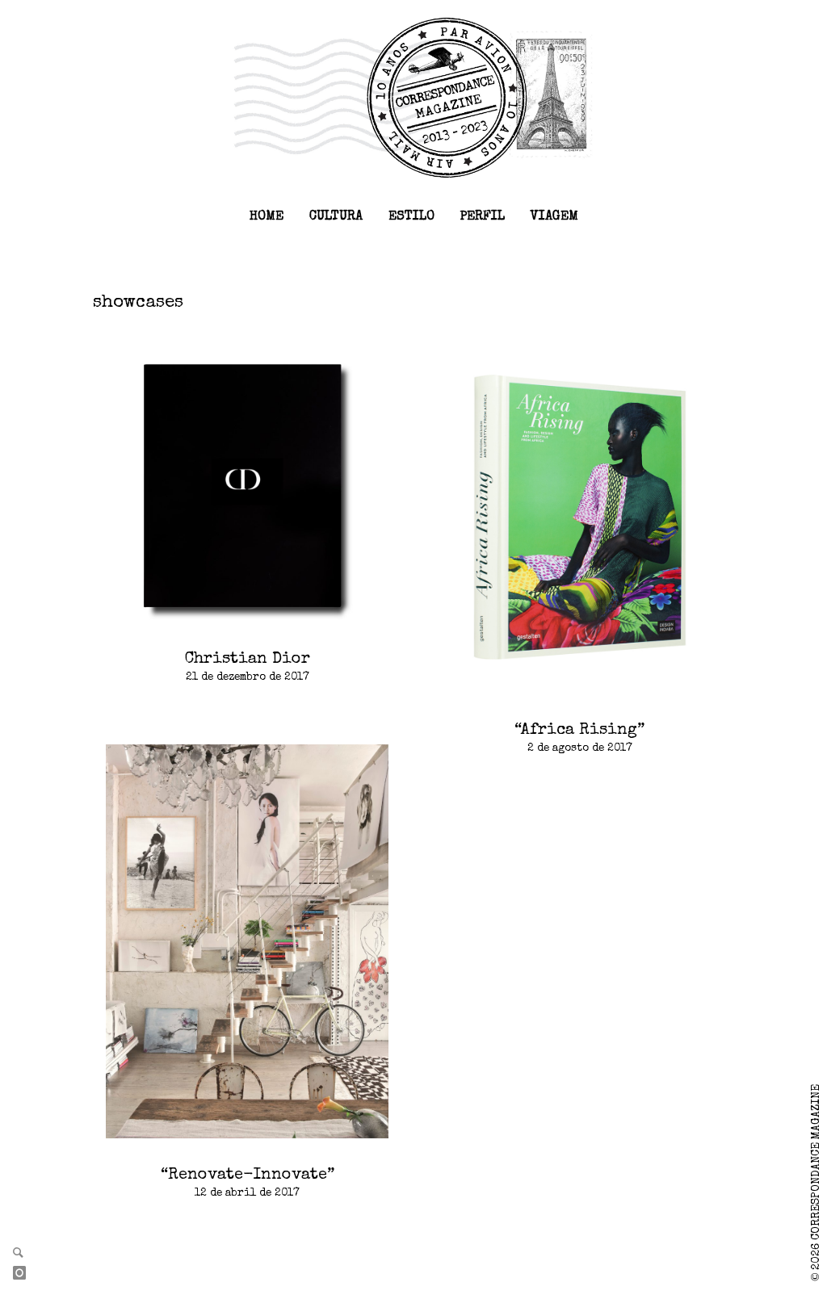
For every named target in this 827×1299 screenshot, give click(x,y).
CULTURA (336, 217)
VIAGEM (554, 217)
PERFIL (482, 217)
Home (266, 217)
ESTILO (411, 217)
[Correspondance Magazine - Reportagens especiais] (413, 96)
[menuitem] (266, 217)
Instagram (26, 1274)
